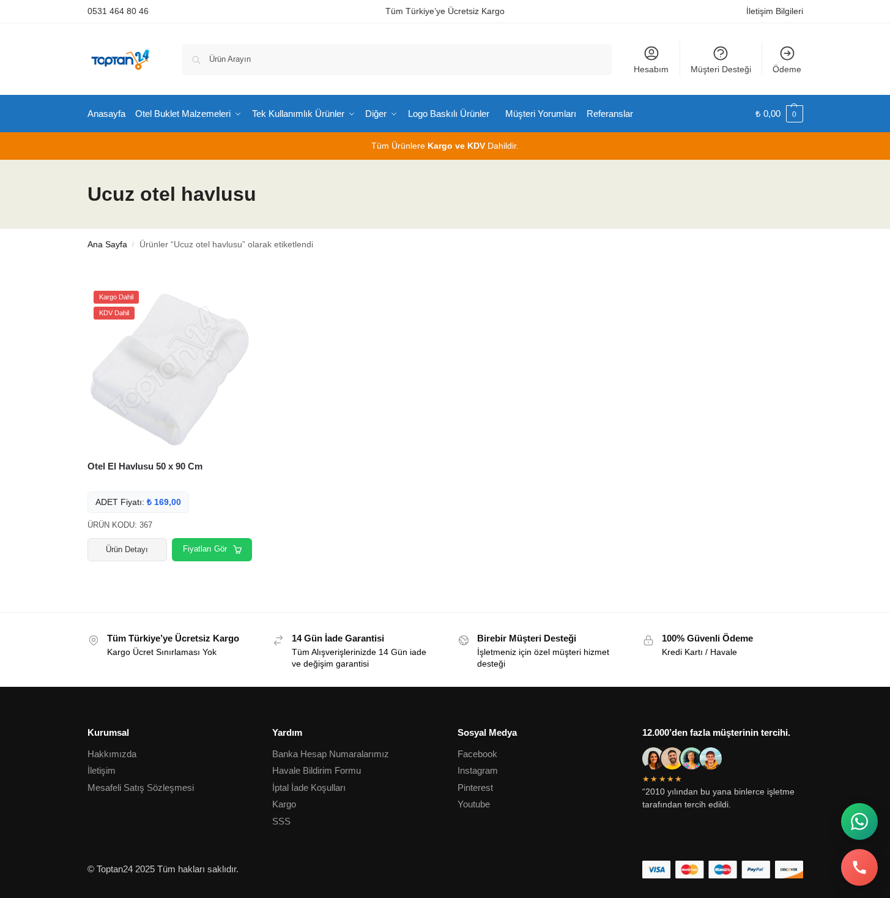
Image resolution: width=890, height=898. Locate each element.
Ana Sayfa (107, 244)
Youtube (474, 804)
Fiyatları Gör (205, 548)
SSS (281, 821)
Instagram (478, 770)
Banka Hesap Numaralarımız (330, 754)
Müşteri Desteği (721, 69)
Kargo (284, 804)
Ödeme (787, 69)
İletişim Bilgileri (774, 11)
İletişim (101, 770)
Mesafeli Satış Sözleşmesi (140, 787)
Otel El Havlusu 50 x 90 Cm (144, 466)
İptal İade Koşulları (309, 787)
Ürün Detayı (127, 549)
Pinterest (475, 787)
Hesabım (651, 69)
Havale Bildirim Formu (316, 770)
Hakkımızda (111, 754)
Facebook (477, 754)
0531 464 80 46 (118, 11)
